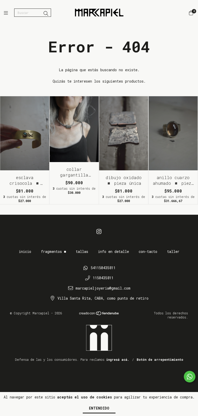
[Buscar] (46, 13)
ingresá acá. (117, 359)
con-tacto (148, 251)
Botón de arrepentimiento (160, 359)
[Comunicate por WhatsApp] (189, 376)
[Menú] (9, 13)
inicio (25, 251)
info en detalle (113, 251)
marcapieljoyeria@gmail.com (103, 288)
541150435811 (103, 267)
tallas (82, 251)
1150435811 (103, 277)
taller (173, 251)
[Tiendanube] (99, 314)
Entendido (99, 408)
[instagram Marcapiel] (99, 231)
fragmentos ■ (53, 251)
